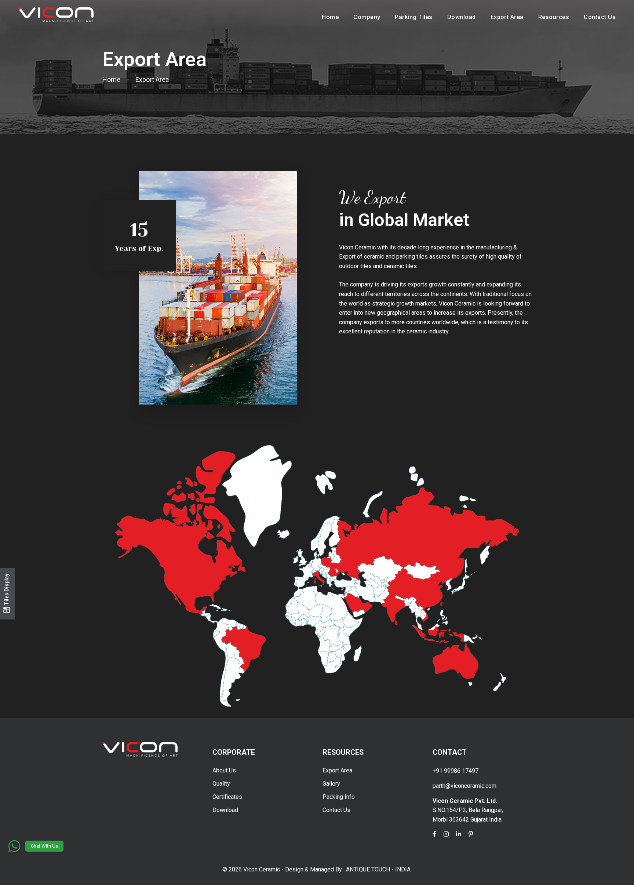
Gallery (331, 783)
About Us (224, 770)
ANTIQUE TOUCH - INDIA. (379, 869)
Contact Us (600, 17)
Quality (221, 783)
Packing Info (339, 796)
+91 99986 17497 (455, 770)
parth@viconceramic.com (464, 785)
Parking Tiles (413, 17)
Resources (553, 17)
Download (461, 17)
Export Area (507, 17)
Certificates (227, 796)
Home (330, 17)
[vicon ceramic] (56, 14)
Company (366, 17)
